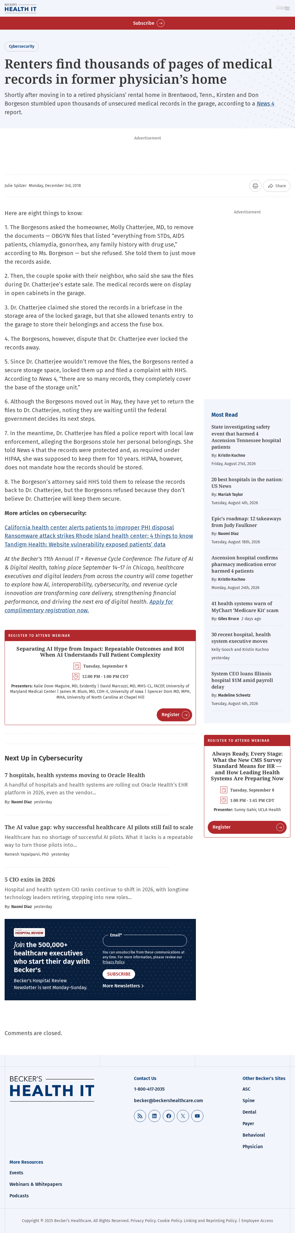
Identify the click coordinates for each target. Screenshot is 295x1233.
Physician (253, 1146)
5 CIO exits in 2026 (30, 879)
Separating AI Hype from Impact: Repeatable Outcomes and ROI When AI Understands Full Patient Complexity (100, 651)
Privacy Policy (113, 962)
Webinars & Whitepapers (36, 1184)
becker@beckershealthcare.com (168, 1100)
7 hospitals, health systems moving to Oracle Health (75, 775)
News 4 (265, 103)
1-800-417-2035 (149, 1089)
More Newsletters (121, 986)
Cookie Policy (170, 1220)
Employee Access (257, 1220)
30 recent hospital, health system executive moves (241, 637)
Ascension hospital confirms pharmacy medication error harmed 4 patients (244, 564)
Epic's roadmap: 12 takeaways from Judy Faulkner (246, 521)
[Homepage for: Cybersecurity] (28, 8)
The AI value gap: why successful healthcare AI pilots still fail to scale (99, 827)
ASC (246, 1089)
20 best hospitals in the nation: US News (247, 482)
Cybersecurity (21, 46)
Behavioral (254, 1135)
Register (170, 714)
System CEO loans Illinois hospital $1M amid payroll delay (242, 680)
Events (16, 1172)
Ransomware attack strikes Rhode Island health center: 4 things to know (99, 535)
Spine (249, 1100)
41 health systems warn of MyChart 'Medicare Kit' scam (245, 606)
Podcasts (19, 1195)
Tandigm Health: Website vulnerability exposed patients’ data (85, 544)
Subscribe (143, 23)
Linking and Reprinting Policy (210, 1220)
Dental (249, 1112)
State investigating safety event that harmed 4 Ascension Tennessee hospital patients (246, 436)
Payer (248, 1123)
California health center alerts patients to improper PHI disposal (89, 527)
